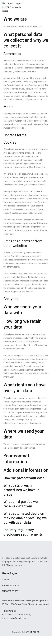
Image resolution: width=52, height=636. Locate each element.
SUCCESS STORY (10, 591)
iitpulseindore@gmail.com (14, 618)
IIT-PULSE (34, 632)
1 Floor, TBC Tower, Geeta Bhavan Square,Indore (25, 604)
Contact (5, 579)
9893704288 (10, 611)
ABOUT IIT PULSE (10, 585)
